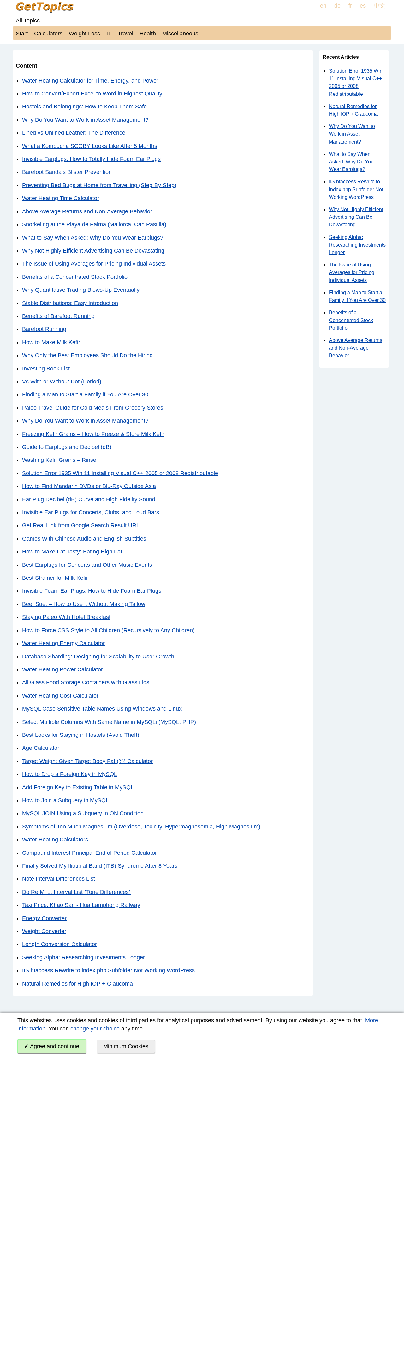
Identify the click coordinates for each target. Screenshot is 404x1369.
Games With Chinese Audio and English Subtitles (84, 538)
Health (148, 33)
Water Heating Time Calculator (60, 198)
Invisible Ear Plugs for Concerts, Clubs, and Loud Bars (90, 512)
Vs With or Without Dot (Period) (61, 381)
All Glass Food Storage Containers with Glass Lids (85, 682)
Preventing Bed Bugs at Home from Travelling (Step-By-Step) (99, 185)
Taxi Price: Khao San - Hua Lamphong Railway (81, 905)
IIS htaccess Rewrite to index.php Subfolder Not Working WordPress (108, 970)
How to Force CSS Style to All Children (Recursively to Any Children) (108, 630)
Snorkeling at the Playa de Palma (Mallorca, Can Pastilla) (94, 224)
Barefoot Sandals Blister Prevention (67, 172)
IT (108, 33)
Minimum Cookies (125, 1046)
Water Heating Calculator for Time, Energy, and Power (90, 80)
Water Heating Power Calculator (62, 669)
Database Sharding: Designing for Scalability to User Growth (98, 656)
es (363, 6)
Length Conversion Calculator (59, 944)
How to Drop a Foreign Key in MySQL (69, 774)
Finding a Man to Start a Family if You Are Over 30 (85, 394)
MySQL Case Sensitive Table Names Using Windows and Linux (102, 709)
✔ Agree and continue (51, 1046)
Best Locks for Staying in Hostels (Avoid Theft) (80, 735)
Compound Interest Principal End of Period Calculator (89, 853)
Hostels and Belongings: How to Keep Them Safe (84, 106)
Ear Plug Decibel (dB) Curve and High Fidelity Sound (88, 499)
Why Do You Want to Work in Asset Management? (85, 120)
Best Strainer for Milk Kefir (55, 578)
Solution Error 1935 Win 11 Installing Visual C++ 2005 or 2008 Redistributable (120, 473)
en (323, 6)
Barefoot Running (44, 329)
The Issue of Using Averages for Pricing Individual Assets (94, 263)
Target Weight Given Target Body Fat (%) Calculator (87, 761)
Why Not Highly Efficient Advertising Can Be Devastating (93, 251)
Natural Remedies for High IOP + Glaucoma (77, 984)
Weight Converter (44, 931)
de (337, 6)
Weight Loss (84, 33)
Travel (125, 33)
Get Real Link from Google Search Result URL (81, 525)
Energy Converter (44, 918)
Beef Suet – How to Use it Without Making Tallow (83, 604)
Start (22, 33)
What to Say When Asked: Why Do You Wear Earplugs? (92, 238)
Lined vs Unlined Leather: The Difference (73, 133)
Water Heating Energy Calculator (63, 643)
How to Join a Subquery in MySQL (65, 800)
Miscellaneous (180, 33)
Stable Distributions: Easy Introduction (70, 303)
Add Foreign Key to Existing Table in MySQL (78, 787)
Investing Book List (46, 368)
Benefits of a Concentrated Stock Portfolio (75, 277)
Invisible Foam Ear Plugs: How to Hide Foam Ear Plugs (91, 591)
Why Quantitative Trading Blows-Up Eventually (81, 290)
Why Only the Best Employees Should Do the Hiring (87, 355)
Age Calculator (40, 748)
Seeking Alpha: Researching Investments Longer (83, 957)
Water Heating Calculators (55, 839)
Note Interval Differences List (58, 879)
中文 (379, 6)
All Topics (28, 20)
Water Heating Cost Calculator (60, 696)
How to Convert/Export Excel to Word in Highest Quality (92, 93)
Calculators (48, 33)
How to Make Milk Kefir (51, 342)
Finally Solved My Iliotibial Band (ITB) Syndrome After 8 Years (99, 866)
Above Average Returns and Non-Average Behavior (87, 211)
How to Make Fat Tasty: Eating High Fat (72, 551)
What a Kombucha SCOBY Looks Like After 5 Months (89, 146)
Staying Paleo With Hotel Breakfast (66, 617)
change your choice (95, 1028)
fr (350, 6)
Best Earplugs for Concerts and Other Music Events (87, 565)
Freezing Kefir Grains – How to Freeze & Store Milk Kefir (93, 434)
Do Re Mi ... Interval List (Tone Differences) (76, 892)
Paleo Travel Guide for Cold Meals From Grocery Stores (92, 408)
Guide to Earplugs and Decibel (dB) (66, 447)
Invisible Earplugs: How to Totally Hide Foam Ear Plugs (91, 159)
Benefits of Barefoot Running (58, 316)
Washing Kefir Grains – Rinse (59, 460)
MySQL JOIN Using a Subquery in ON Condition (83, 813)
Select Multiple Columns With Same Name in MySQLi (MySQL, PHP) (109, 722)
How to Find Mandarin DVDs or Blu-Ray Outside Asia (89, 486)
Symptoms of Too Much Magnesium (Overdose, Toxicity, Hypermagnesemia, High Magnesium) (141, 826)
